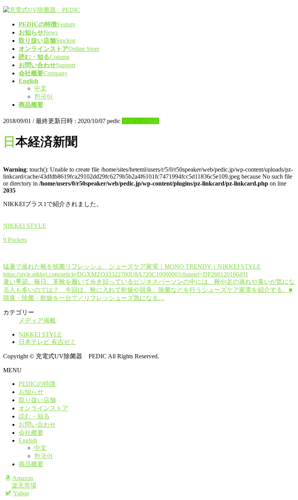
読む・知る (34, 416)
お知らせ (31, 392)
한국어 (43, 96)
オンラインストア (43, 408)
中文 (40, 88)
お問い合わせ (37, 424)
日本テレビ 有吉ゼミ (47, 342)
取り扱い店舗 (37, 400)
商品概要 (31, 464)
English (28, 440)
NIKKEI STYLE (40, 334)
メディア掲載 (140, 121)
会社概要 (31, 432)
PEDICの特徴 (37, 383)
